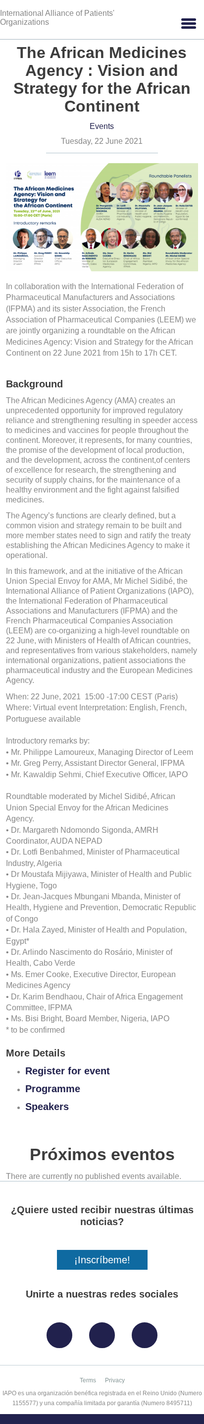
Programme (52, 1088)
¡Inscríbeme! (102, 1259)
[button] (188, 24)
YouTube (147, 1331)
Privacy (115, 1380)
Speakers (47, 1106)
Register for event (67, 1070)
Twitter (104, 1331)
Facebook (61, 1331)
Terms (88, 1380)
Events (102, 126)
